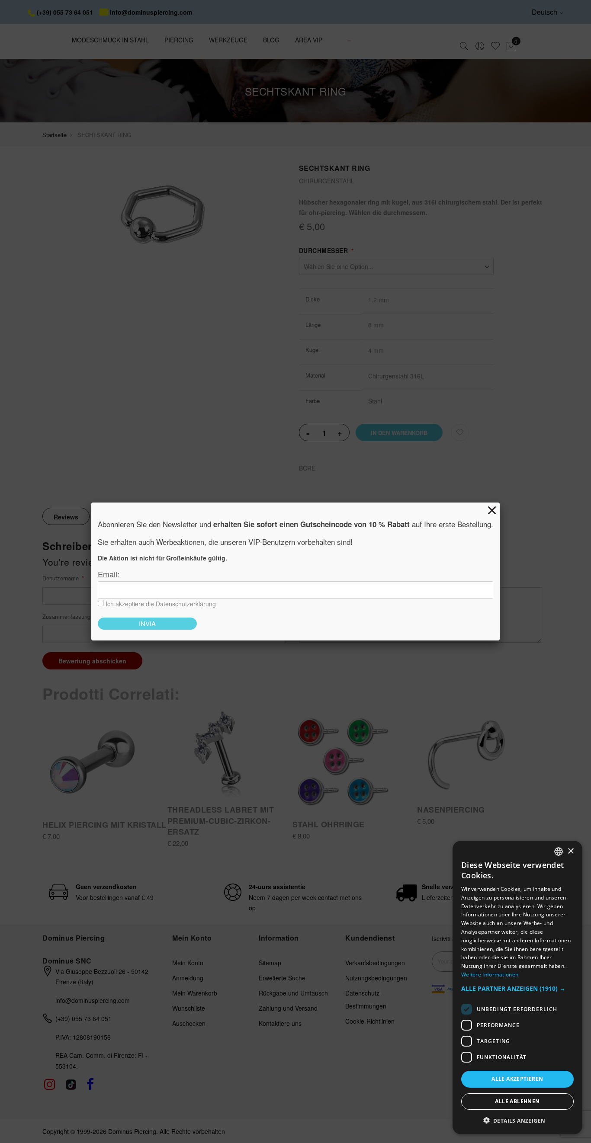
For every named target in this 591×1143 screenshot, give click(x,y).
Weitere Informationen (489, 974)
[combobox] (558, 851)
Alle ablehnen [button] (517, 1101)
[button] (517, 988)
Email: (108, 574)
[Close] (492, 510)
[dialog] (517, 987)
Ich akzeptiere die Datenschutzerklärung (161, 603)
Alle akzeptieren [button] (517, 1078)
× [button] (570, 851)
